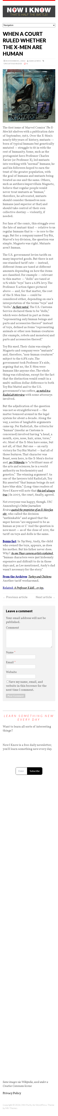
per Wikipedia (17, 463)
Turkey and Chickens (39, 577)
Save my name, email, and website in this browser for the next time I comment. (26, 686)
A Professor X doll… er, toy (28, 588)
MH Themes (11, 1108)
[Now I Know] (29, 12)
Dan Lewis (35, 61)
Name (10, 653)
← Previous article (15, 597)
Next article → (45, 597)
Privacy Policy (12, 1093)
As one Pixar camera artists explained (32, 554)
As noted (20, 307)
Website (11, 672)
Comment (12, 628)
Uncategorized (13, 63)
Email (10, 663)
